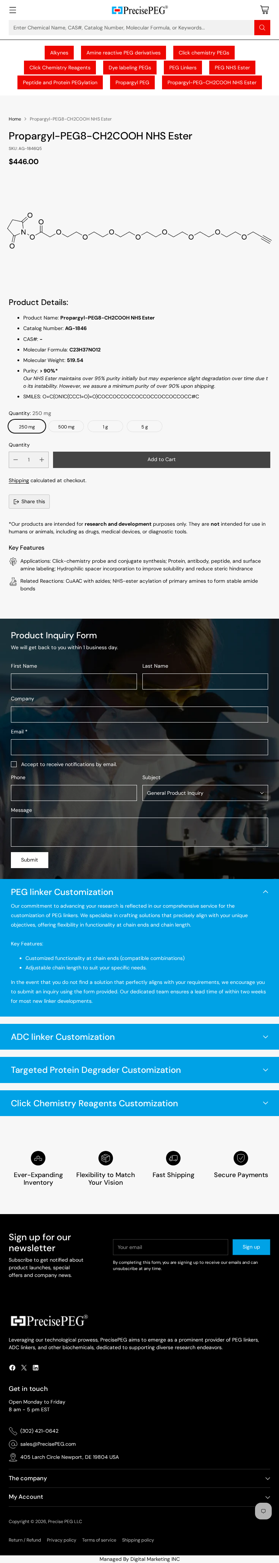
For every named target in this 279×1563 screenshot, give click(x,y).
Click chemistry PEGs (204, 52)
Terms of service (99, 1540)
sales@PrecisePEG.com (48, 1444)
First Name (24, 666)
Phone (18, 777)
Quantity (19, 444)
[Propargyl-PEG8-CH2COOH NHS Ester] (139, 230)
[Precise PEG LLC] (139, 10)
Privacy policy (61, 1540)
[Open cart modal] (264, 10)
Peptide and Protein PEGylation (60, 82)
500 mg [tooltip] (66, 427)
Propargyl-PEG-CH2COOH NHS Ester (211, 82)
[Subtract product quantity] (15, 460)
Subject (151, 777)
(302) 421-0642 (39, 1431)
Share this (33, 501)
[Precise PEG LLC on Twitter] (24, 1368)
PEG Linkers (183, 67)
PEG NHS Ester (232, 67)
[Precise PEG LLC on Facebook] (12, 1368)
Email (19, 731)
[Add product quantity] (41, 460)
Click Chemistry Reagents (59, 67)
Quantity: (30, 413)
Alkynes (59, 52)
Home (15, 119)
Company (22, 698)
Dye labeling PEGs (130, 67)
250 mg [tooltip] (27, 427)
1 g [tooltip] (105, 427)
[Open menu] (12, 10)
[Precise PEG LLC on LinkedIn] (35, 1368)
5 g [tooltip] (144, 427)
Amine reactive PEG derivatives (123, 52)
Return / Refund (25, 1540)
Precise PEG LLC (65, 1522)
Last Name (155, 666)
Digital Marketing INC (155, 1559)
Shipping (19, 480)
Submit (29, 859)
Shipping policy (138, 1540)
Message (21, 810)
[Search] (262, 27)
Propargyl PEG (132, 82)
